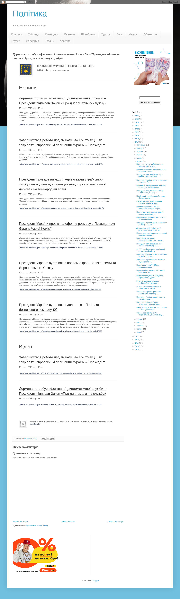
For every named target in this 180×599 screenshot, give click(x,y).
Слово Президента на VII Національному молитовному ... (150, 314)
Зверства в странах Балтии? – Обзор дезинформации (151, 218)
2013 (137, 349)
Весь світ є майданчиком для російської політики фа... (147, 282)
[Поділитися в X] (48, 438)
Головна (16, 34)
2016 (137, 340)
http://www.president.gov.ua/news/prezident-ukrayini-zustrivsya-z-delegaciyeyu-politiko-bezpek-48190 (61, 331)
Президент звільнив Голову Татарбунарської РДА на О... (148, 303)
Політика (30, 13)
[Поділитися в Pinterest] (53, 438)
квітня (139, 322)
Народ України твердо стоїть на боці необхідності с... (151, 271)
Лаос (119, 34)
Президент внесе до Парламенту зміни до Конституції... (149, 165)
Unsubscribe (35, 424)
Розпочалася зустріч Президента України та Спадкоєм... (149, 277)
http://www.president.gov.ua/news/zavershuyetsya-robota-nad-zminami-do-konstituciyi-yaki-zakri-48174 (61, 164)
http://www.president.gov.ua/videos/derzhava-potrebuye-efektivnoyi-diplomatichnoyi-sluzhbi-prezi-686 (61, 405)
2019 (137, 139)
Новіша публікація (20, 522)
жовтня (140, 148)
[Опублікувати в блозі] (45, 438)
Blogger (96, 581)
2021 (137, 132)
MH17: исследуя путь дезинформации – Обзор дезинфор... (151, 309)
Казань (49, 40)
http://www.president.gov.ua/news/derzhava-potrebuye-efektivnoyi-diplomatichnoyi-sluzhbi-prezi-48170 (61, 125)
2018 (137, 142)
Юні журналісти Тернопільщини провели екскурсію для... (149, 202)
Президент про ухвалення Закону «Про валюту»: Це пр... (149, 192)
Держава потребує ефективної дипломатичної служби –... (148, 229)
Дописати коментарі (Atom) (37, 526)
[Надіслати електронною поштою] (42, 438)
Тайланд (33, 34)
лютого (140, 329)
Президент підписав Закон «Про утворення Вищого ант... (149, 176)
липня (139, 158)
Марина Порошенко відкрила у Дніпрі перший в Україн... (151, 170)
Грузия (15, 40)
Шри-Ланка (88, 34)
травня (140, 319)
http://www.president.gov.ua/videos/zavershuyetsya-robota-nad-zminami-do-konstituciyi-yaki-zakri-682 (61, 373)
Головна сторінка (68, 522)
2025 (137, 119)
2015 (137, 343)
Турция (106, 34)
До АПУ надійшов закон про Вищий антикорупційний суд (150, 250)
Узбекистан (150, 34)
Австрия (65, 40)
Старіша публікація (115, 522)
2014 (137, 346)
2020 (137, 136)
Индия (133, 34)
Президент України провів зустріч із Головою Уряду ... (150, 298)
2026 (137, 116)
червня (140, 161)
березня (140, 326)
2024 (137, 122)
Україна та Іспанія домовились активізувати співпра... (148, 287)
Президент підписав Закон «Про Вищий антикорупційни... (149, 245)
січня (139, 332)
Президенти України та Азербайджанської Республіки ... (150, 240)
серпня (140, 155)
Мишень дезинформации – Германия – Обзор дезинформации (151, 186)
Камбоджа (51, 34)
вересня (140, 152)
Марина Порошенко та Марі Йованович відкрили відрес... (148, 208)
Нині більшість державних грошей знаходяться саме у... (150, 213)
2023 (137, 126)
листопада (141, 145)
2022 (137, 129)
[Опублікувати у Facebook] (50, 438)
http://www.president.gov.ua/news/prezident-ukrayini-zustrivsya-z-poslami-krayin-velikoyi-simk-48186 (60, 289)
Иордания (32, 40)
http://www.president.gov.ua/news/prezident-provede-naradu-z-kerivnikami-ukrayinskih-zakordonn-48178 (62, 208)
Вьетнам (69, 34)
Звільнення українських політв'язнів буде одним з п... (150, 261)
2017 (137, 336)
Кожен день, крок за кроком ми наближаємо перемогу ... (148, 293)
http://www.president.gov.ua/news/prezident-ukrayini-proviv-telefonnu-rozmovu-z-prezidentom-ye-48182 (61, 248)
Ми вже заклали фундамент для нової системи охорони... (151, 234)
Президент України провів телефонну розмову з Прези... (151, 181)
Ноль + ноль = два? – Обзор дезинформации (147, 266)
